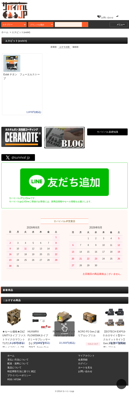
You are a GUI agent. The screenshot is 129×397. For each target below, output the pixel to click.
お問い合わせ (107, 17)
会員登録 (83, 359)
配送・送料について (18, 363)
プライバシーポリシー (19, 375)
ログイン (83, 363)
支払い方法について (18, 359)
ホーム (4, 32)
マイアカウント (86, 355)
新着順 (54, 47)
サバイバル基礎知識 (107, 131)
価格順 (75, 47)
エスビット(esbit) (21, 32)
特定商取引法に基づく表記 (21, 371)
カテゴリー (8, 24)
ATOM (17, 379)
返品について (14, 367)
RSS (9, 379)
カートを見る (85, 367)
